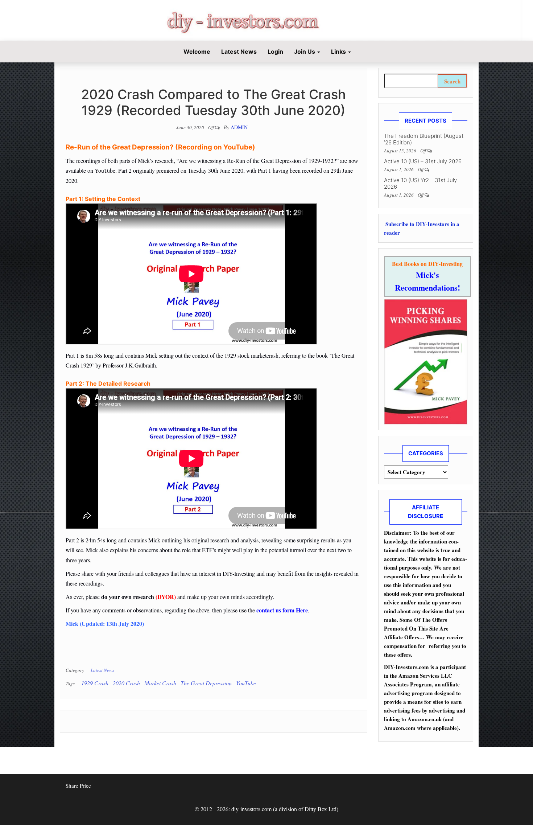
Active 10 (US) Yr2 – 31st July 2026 (420, 183)
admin (239, 127)
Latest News (239, 51)
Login (275, 51)
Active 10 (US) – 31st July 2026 (423, 161)
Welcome (196, 51)
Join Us (305, 51)
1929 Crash (94, 683)
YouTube (246, 683)
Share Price (78, 785)
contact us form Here (282, 610)
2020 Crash (126, 683)
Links (339, 51)
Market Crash (160, 683)
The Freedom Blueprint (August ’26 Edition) (423, 139)
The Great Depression (206, 683)
